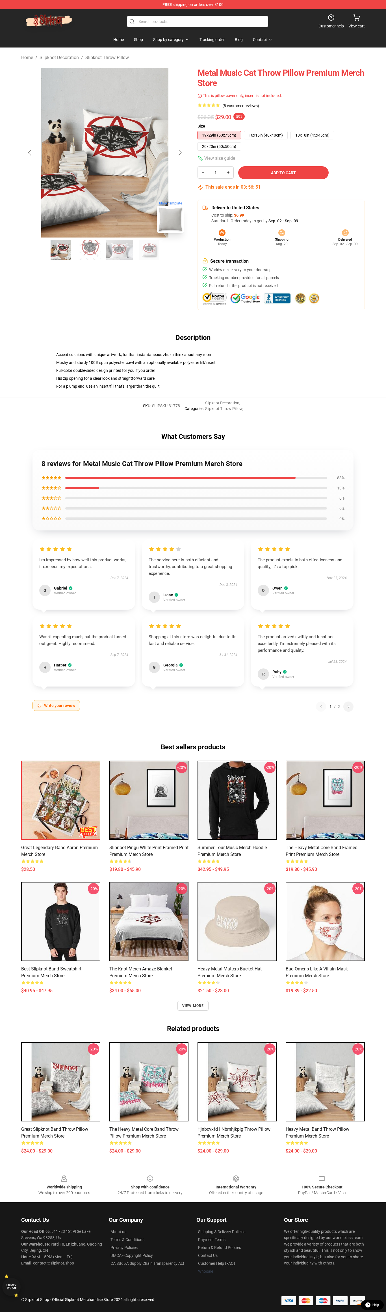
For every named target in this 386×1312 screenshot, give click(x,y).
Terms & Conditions (127, 1239)
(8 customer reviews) (240, 105)
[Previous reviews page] (321, 707)
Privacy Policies (124, 1247)
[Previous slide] (30, 153)
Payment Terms (211, 1239)
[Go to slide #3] (119, 250)
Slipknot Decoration (59, 57)
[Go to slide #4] (148, 250)
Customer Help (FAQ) (216, 1263)
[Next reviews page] (348, 707)
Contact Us (208, 1255)
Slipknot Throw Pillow (107, 57)
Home (27, 57)
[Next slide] (180, 153)
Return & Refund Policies (219, 1247)
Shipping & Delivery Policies (221, 1231)
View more (193, 1006)
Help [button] (375, 1305)
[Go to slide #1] (60, 250)
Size (201, 126)
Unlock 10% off (11, 1287)
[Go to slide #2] (90, 250)
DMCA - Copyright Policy (131, 1255)
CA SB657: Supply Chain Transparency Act (147, 1263)
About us (118, 1231)
